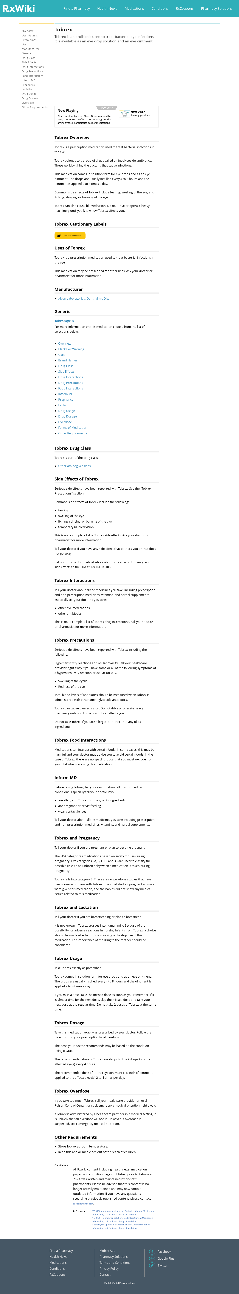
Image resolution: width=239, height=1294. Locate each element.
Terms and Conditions (115, 1263)
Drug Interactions (70, 377)
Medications (134, 8)
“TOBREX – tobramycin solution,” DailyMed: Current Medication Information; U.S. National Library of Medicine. (122, 1219)
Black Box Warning (71, 349)
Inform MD (65, 394)
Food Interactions (70, 388)
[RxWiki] (19, 8)
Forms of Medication (72, 428)
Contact (105, 1275)
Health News (107, 8)
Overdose (65, 422)
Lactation (64, 405)
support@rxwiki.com (83, 1203)
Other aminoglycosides (74, 466)
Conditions (159, 8)
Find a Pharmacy (77, 8)
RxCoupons (185, 8)
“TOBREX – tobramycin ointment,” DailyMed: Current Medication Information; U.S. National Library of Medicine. (123, 1213)
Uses (61, 355)
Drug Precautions (70, 383)
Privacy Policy (109, 1269)
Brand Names (67, 360)
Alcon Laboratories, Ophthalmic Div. (83, 298)
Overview (64, 343)
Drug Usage (66, 411)
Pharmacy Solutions (216, 8)
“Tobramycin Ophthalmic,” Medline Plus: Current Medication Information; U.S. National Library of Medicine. (121, 1226)
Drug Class (65, 366)
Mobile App (107, 1251)
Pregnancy (65, 400)
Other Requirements (72, 433)
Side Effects (66, 371)
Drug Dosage (67, 416)
